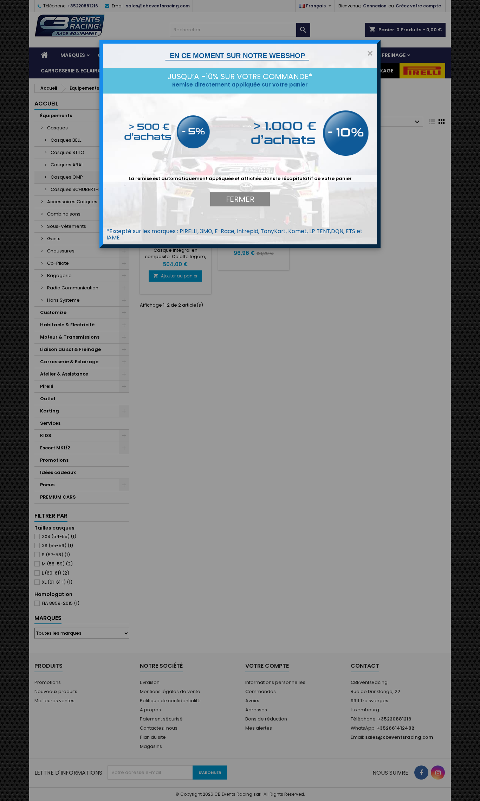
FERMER (240, 199)
